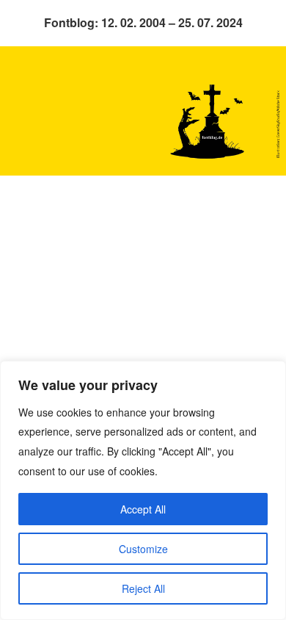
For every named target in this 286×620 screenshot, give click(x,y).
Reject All (143, 588)
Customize (143, 548)
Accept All (143, 509)
